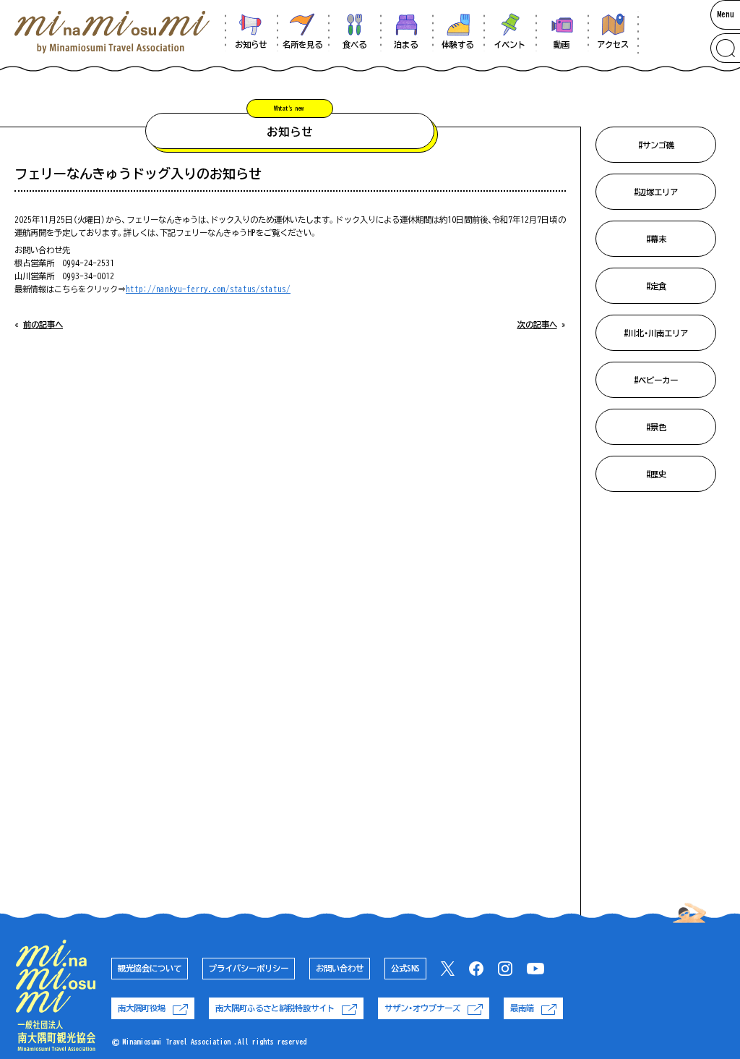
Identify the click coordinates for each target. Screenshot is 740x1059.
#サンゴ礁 (656, 145)
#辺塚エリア (656, 192)
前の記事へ (43, 324)
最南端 (522, 1008)
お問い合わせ (339, 968)
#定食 (656, 286)
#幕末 (656, 239)
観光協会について (149, 968)
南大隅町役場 (141, 1008)
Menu (725, 14)
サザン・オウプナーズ (422, 1008)
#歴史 (656, 474)
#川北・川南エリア (656, 333)
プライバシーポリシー (248, 968)
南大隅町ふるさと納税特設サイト (275, 1008)
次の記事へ (537, 324)
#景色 (656, 427)
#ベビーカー (656, 380)
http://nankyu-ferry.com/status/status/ (208, 289)
